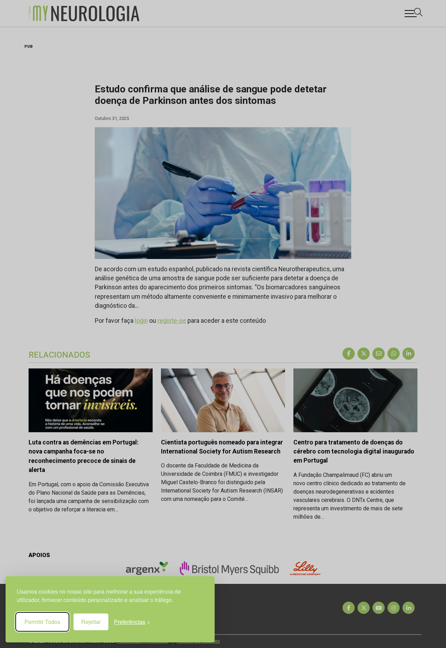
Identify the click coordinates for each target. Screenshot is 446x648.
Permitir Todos (42, 622)
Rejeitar (91, 622)
